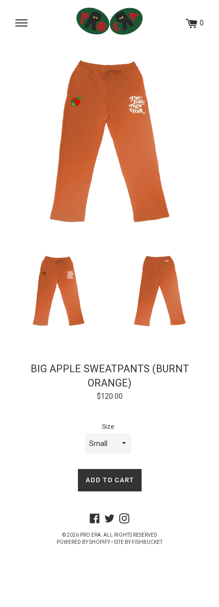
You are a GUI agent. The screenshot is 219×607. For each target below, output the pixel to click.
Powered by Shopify (83, 542)
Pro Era (90, 535)
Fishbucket (147, 542)
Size (108, 426)
